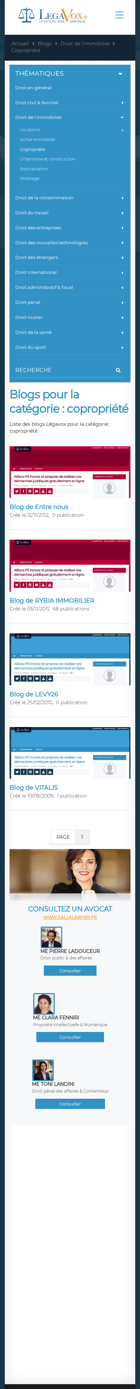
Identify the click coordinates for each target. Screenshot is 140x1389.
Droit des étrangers (36, 257)
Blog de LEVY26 (34, 694)
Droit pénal (27, 302)
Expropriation (34, 168)
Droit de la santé (33, 332)
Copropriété (32, 149)
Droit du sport (30, 347)
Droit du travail (32, 212)
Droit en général (33, 87)
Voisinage (29, 178)
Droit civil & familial (36, 102)
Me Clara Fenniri (56, 1018)
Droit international (36, 272)
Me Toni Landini (53, 1084)
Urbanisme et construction (47, 158)
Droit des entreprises (38, 227)
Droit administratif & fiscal (44, 287)
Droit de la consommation (44, 197)
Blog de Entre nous (39, 507)
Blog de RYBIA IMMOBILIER (52, 600)
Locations (30, 129)
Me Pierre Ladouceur (70, 951)
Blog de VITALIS (34, 787)
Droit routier (28, 317)
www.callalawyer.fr (70, 917)
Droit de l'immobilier (38, 117)
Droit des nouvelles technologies (51, 242)
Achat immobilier (38, 139)
